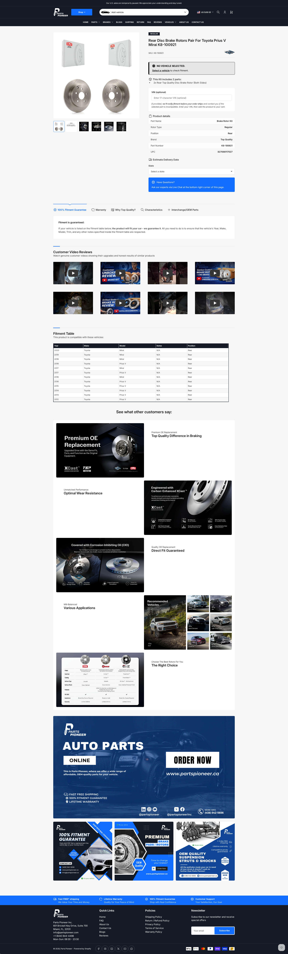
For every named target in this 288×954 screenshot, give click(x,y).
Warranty (101, 209)
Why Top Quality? (125, 209)
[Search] (218, 12)
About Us (184, 22)
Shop (80, 12)
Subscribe (224, 930)
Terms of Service (154, 928)
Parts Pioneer (66, 949)
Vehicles (169, 22)
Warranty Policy (153, 931)
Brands (107, 22)
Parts (94, 22)
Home (85, 22)
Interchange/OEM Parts (185, 209)
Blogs (119, 22)
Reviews (158, 22)
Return (140, 22)
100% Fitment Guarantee (72, 209)
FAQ (149, 22)
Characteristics (153, 209)
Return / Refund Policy (157, 920)
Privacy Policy (152, 924)
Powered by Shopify (82, 949)
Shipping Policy (153, 916)
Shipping (129, 22)
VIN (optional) (159, 92)
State (151, 165)
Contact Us (198, 22)
